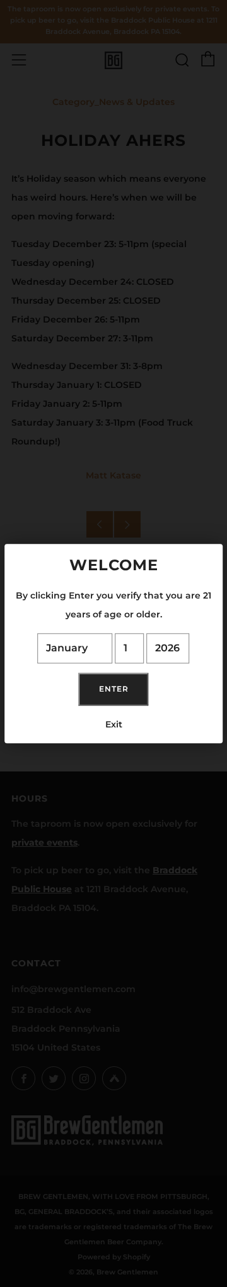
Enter (114, 688)
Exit (113, 724)
